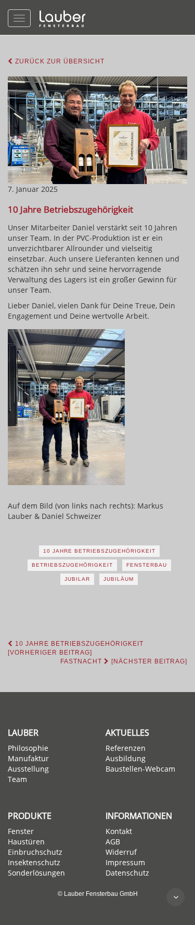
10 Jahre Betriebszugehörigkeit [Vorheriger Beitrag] (76, 648)
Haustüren (26, 841)
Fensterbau (146, 565)
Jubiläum (118, 579)
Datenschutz (127, 873)
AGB (113, 841)
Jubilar (77, 579)
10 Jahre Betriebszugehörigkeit (99, 551)
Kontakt (119, 831)
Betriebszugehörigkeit (72, 565)
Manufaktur (28, 758)
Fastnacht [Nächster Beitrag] (123, 661)
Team (17, 779)
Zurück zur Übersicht (59, 61)
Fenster (21, 831)
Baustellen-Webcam (140, 769)
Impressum (125, 862)
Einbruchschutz (35, 852)
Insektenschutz (34, 862)
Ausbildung (126, 758)
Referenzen (126, 748)
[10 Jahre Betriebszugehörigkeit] (97, 130)
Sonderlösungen (36, 873)
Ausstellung (28, 769)
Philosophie (28, 748)
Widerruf (121, 852)
